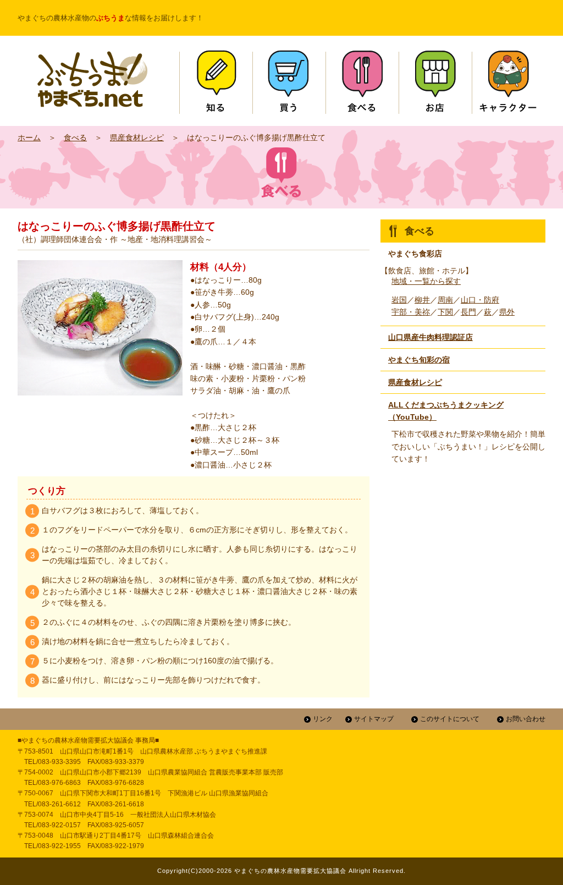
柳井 (422, 299)
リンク (323, 719)
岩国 (399, 299)
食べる (75, 137)
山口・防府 (480, 299)
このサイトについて (449, 719)
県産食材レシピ (137, 137)
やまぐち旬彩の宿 (419, 359)
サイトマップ (374, 719)
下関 (445, 311)
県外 (507, 311)
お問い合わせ (525, 719)
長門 (468, 311)
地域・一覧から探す (426, 281)
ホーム (29, 137)
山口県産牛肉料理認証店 (430, 337)
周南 (445, 299)
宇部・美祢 (410, 311)
